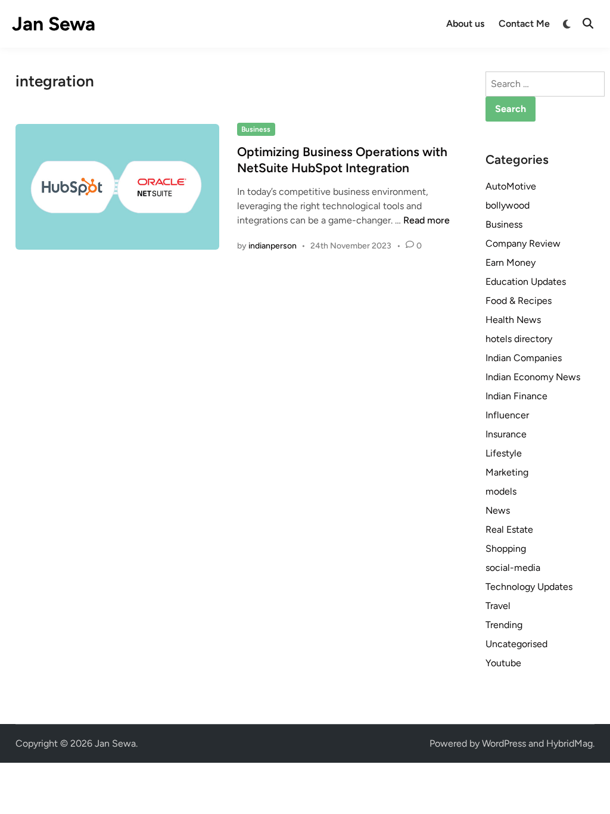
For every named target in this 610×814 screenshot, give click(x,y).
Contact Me (524, 23)
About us (465, 23)
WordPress (504, 743)
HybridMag (569, 743)
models (500, 491)
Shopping (505, 548)
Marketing (506, 472)
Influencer (507, 415)
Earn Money (510, 262)
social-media (512, 567)
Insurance (506, 434)
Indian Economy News (532, 377)
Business (255, 129)
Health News (513, 319)
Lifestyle (503, 453)
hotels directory (518, 338)
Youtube (503, 663)
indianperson (272, 246)
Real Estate (509, 529)
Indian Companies (523, 357)
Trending (503, 624)
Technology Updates (528, 586)
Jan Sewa (53, 24)
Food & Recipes (518, 300)
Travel (498, 605)
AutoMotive (510, 186)
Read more (426, 220)
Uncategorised (516, 644)
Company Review (523, 243)
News (497, 510)
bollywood (507, 205)
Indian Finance (516, 396)
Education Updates (525, 281)
